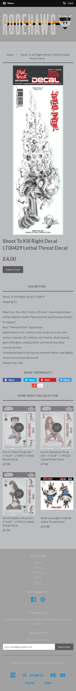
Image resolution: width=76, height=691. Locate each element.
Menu (10, 3)
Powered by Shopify (54, 663)
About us (38, 567)
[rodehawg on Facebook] (33, 600)
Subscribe (64, 646)
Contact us (38, 572)
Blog (38, 577)
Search (38, 582)
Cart (70, 3)
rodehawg (37, 663)
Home (10, 54)
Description (36, 286)
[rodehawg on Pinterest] (42, 600)
